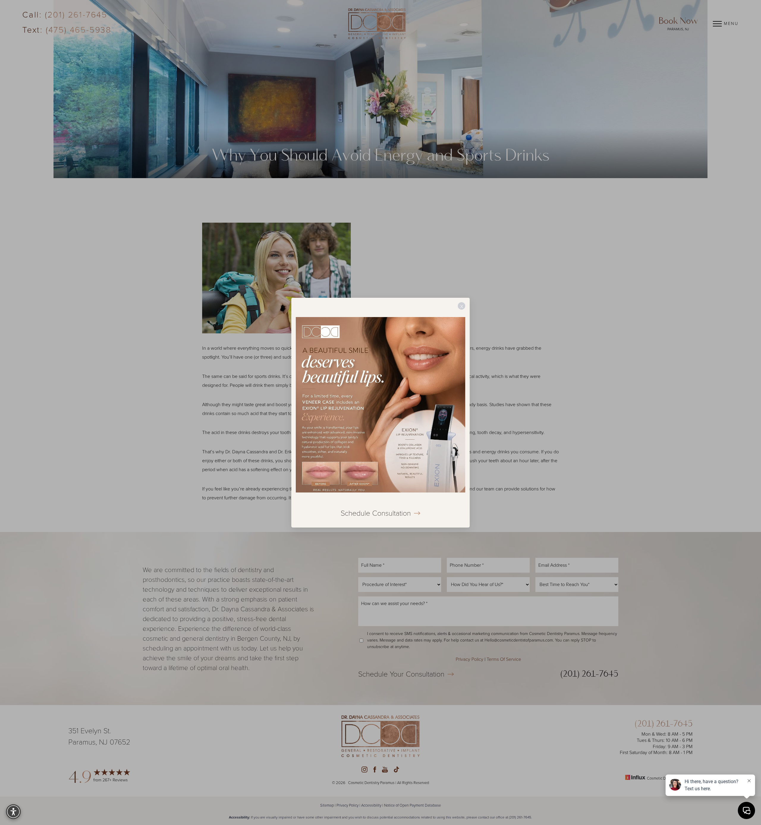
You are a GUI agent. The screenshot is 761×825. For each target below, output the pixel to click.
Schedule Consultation (376, 513)
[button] (13, 811)
